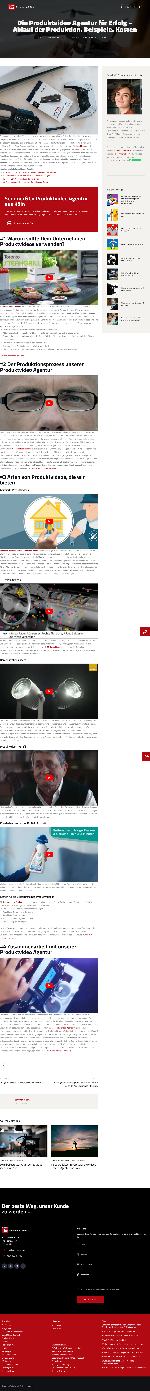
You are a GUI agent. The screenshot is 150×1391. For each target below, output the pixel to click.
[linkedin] (122, 6)
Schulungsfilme (8, 1367)
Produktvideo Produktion (22, 448)
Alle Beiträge (54, 37)
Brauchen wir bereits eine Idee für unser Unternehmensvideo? (132, 319)
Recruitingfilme (8, 1344)
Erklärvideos (7, 1325)
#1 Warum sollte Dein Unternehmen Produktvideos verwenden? (30, 172)
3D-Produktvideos (54, 647)
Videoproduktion (9, 1354)
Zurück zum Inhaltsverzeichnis (12, 355)
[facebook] (139, 6)
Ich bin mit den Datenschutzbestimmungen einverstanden (100, 1289)
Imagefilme (6, 1328)
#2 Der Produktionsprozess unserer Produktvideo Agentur (27, 175)
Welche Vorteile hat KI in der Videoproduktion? (130, 274)
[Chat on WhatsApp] (135, 160)
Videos (83, 1160)
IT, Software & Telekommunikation (66, 1348)
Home (40, 37)
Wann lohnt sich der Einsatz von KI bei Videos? (132, 304)
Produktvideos (79, 146)
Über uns (56, 1321)
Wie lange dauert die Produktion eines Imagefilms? (131, 259)
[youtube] (128, 6)
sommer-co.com (22, 1099)
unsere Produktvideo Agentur (61, 1027)
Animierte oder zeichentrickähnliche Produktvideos (22, 550)
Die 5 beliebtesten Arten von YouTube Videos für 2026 (21, 1166)
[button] (3, 1065)
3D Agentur (6, 1361)
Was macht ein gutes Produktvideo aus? (132, 214)
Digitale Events (8, 1357)
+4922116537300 (122, 150)
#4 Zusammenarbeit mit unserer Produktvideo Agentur (26, 182)
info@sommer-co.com (120, 153)
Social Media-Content (11, 1334)
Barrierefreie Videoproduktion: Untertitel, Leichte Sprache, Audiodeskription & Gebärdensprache (131, 200)
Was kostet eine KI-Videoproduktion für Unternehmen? (124, 1367)
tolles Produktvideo (11, 306)
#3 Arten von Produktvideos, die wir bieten (21, 178)
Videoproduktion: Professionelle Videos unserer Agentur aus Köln (73, 1166)
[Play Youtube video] (49, 277)
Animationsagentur (10, 1364)
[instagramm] (133, 6)
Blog (67, 1160)
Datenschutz (57, 1328)
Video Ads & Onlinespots (12, 1331)
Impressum (56, 1325)
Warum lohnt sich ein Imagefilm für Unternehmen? (132, 289)
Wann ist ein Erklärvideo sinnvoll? (132, 244)
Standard (18, 1160)
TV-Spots (5, 1341)
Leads (4, 1348)
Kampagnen (7, 1351)
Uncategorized (6, 1160)
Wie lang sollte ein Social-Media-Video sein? (131, 229)
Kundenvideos (8, 1371)
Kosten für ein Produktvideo (15, 902)
